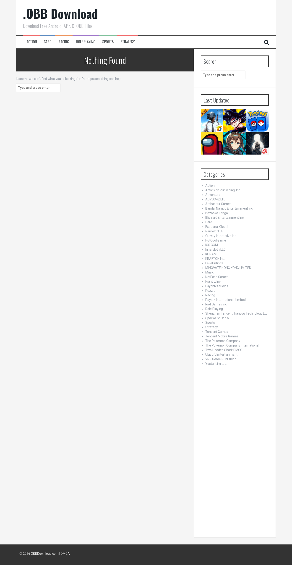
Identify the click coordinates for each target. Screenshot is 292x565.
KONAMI (211, 254)
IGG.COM (211, 245)
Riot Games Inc (216, 304)
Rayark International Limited (225, 300)
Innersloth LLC (215, 249)
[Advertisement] (235, 455)
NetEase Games (216, 277)
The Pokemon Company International (232, 345)
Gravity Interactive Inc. (221, 236)
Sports (108, 42)
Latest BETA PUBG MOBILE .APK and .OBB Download (212, 117)
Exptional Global (216, 227)
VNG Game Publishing (220, 359)
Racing (63, 42)
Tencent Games (216, 332)
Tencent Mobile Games (221, 336)
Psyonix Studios (216, 286)
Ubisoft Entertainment (221, 354)
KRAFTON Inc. (215, 258)
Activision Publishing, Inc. (223, 190)
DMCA (65, 553)
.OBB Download (60, 13)
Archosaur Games (218, 204)
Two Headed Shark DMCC (223, 350)
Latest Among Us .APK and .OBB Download (211, 140)
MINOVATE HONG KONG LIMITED (228, 268)
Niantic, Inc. (213, 281)
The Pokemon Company (222, 341)
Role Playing (85, 42)
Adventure (213, 195)
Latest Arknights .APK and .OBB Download (234, 140)
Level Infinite (214, 263)
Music (209, 272)
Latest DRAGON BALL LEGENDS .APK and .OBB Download (235, 117)
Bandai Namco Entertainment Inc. (229, 208)
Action (31, 42)
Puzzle (210, 290)
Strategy (127, 42)
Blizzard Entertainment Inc (224, 217)
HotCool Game (215, 240)
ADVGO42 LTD (215, 199)
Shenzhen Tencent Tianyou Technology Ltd (236, 313)
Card (48, 42)
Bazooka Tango (216, 213)
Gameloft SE (214, 231)
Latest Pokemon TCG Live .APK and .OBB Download (257, 119)
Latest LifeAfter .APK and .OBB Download (257, 138)
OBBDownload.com (45, 553)
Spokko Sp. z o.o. (217, 318)
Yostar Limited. (216, 363)
